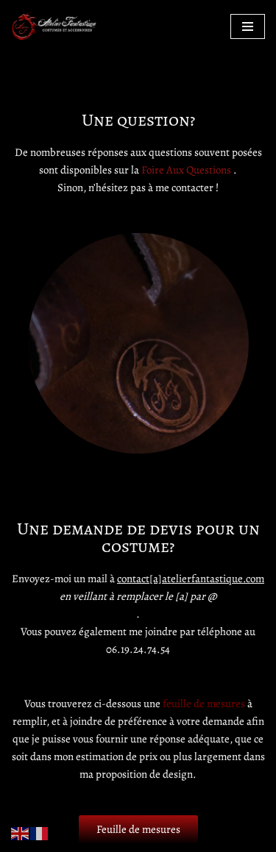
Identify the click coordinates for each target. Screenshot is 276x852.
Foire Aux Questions (186, 169)
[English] (20, 832)
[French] (39, 832)
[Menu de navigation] (247, 26)
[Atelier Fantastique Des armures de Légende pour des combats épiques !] (55, 26)
